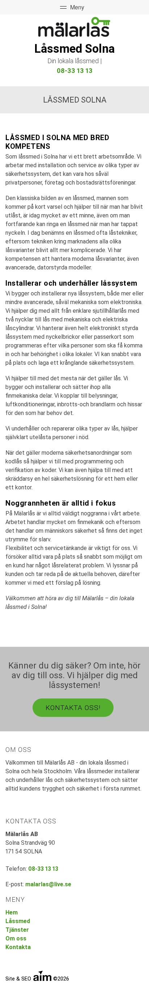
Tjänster (17, 929)
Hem (11, 912)
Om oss (15, 938)
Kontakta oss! (73, 708)
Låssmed (17, 921)
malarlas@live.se (48, 884)
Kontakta (18, 947)
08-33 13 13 (75, 70)
